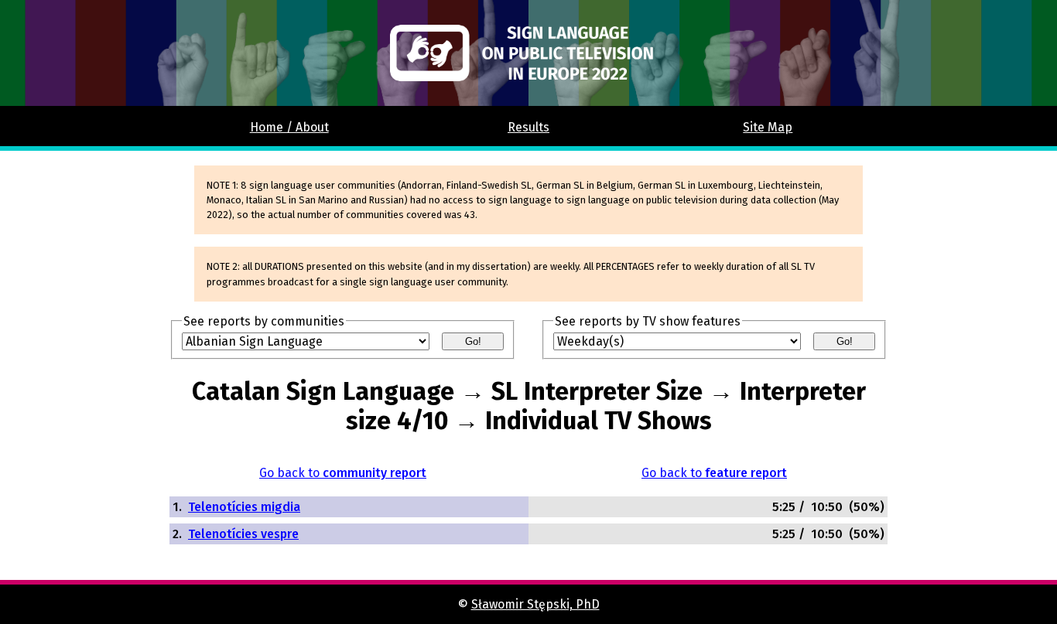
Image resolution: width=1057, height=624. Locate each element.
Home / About (289, 127)
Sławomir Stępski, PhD (535, 604)
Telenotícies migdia (244, 507)
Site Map (767, 127)
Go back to (342, 472)
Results (528, 127)
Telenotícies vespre (243, 534)
